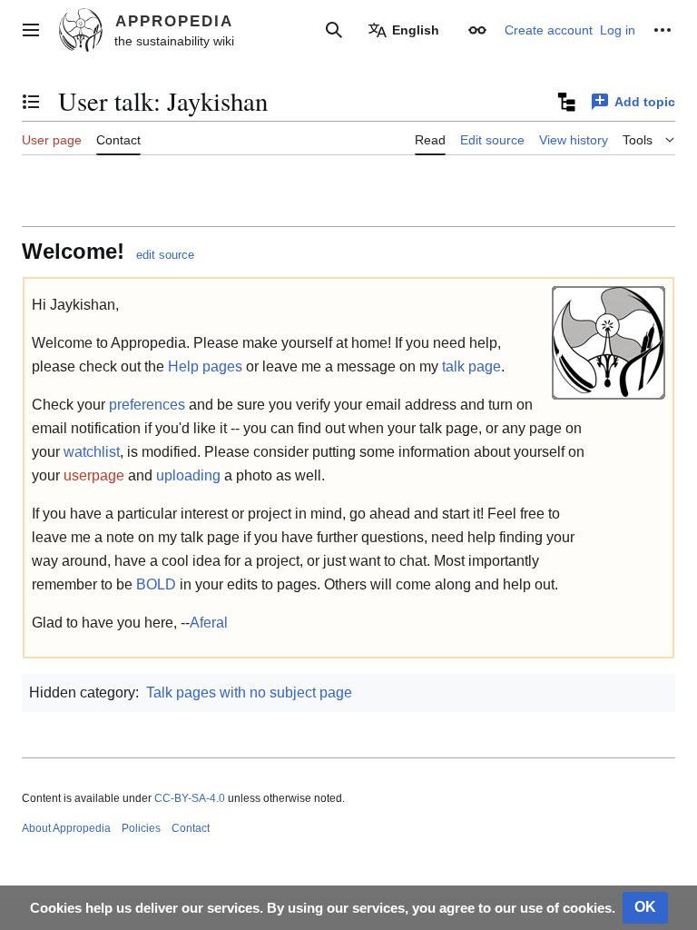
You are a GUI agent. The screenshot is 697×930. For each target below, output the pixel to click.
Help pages (205, 366)
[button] (31, 30)
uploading (188, 475)
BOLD (156, 584)
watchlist (92, 452)
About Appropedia (66, 828)
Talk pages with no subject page (249, 692)
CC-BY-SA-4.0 (189, 798)
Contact (191, 828)
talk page (471, 366)
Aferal (209, 622)
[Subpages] (565, 101)
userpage (94, 475)
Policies (141, 828)
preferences (147, 404)
